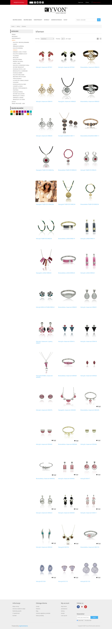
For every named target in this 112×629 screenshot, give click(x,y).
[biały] (25, 114)
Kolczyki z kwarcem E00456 (66, 478)
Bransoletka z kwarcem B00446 (67, 444)
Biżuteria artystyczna (19, 76)
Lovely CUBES (16, 63)
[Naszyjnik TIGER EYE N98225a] (46, 157)
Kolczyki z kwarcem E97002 (66, 67)
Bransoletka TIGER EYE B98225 (67, 170)
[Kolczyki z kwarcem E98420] (46, 122)
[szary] (22, 114)
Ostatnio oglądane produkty (43, 613)
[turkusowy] (31, 112)
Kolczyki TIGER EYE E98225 (88, 170)
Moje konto (64, 606)
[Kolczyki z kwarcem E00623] (46, 500)
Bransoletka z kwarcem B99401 (67, 375)
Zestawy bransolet (18, 67)
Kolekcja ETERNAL (18, 92)
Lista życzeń (64, 615)
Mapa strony (16, 606)
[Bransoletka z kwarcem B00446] (68, 431)
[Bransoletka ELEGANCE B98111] (90, 122)
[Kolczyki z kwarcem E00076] (46, 397)
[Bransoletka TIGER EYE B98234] (90, 191)
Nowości (38, 608)
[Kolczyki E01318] (90, 568)
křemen (15, 50)
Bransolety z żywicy (19, 95)
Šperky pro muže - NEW (18, 103)
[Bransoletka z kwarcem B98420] (90, 88)
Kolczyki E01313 (63, 581)
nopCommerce (23, 626)
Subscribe (80, 620)
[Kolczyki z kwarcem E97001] (46, 54)
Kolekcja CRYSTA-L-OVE (19, 69)
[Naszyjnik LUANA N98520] (46, 260)
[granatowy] (28, 112)
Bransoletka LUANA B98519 (66, 238)
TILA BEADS (16, 55)
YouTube (81, 606)
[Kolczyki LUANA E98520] (90, 260)
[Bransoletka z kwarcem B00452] (46, 465)
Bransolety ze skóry (19, 99)
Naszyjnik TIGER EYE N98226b (45, 204)
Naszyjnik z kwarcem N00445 (67, 410)
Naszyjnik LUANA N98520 (43, 273)
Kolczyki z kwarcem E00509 (66, 513)
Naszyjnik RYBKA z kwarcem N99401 (44, 376)
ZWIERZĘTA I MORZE (18, 97)
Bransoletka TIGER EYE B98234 (90, 204)
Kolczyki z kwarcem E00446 (89, 444)
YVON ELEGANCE (17, 78)
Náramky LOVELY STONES (20, 52)
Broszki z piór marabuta (20, 88)
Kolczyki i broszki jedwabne (21, 42)
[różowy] (25, 112)
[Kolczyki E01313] (68, 568)
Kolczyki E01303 (41, 581)
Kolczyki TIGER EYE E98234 (44, 238)
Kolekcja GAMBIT (17, 73)
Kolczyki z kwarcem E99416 (66, 341)
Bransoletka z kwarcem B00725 (90, 547)
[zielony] (11, 114)
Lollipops (15, 82)
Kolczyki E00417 (85, 478)
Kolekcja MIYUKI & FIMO (19, 84)
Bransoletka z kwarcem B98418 (90, 67)
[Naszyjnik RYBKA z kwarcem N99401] (46, 362)
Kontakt (14, 615)
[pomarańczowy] (14, 112)
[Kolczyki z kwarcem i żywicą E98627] (46, 328)
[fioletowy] (22, 112)
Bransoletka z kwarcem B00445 (90, 410)
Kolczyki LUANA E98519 (88, 238)
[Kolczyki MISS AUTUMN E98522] (46, 294)
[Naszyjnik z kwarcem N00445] (68, 397)
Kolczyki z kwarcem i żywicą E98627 (44, 342)
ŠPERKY (14, 34)
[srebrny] (31, 114)
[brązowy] (17, 114)
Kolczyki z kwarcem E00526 (44, 547)
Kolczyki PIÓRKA (17, 59)
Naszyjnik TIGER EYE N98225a (45, 170)
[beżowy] (14, 114)
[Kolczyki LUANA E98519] (90, 225)
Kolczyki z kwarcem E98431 (89, 307)
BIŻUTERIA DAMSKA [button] (17, 19)
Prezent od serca (18, 61)
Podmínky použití (17, 611)
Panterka (15, 90)
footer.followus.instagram (85, 606)
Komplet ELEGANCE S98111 (66, 136)
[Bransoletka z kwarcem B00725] (90, 534)
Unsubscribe (88, 620)
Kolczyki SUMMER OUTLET (20, 54)
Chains (15, 44)
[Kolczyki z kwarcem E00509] (68, 500)
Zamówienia (64, 608)
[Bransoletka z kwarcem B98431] (68, 294)
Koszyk (62, 613)
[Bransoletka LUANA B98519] (68, 225)
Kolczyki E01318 (85, 581)
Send (94, 617)
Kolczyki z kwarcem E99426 (89, 375)
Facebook (78, 606)
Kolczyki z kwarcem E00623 (44, 513)
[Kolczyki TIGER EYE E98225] (90, 157)
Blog (37, 611)
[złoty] (28, 114)
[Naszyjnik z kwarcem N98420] (68, 88)
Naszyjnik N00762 (63, 547)
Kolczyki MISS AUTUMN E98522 (45, 307)
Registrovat (80, 2)
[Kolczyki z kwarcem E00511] (90, 500)
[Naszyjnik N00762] (68, 534)
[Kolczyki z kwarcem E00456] (68, 465)
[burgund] (20, 112)
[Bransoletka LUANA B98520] (68, 260)
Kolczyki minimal (18, 48)
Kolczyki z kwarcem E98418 (44, 101)
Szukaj (37, 606)
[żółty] (11, 112)
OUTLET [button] (65, 19)
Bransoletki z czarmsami (20, 71)
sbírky (13, 40)
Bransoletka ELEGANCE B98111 (90, 136)
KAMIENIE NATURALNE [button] (56, 19)
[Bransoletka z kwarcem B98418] (90, 54)
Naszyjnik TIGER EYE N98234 (66, 204)
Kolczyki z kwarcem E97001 (44, 67)
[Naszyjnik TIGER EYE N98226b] (46, 191)
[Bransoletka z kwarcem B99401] (68, 362)
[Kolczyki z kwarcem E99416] (68, 328)
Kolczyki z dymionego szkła (21, 65)
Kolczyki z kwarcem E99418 (89, 341)
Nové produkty (16, 38)
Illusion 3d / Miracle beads (20, 80)
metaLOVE (15, 57)
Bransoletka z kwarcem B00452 (45, 478)
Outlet (14, 101)
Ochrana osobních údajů (19, 608)
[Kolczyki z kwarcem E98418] (46, 88)
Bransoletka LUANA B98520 (66, 273)
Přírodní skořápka (18, 46)
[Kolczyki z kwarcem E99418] (90, 328)
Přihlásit (87, 2)
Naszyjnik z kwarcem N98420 (67, 101)
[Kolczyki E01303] (46, 568)
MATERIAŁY (15, 36)
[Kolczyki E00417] (90, 465)
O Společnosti (16, 613)
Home (12, 26)
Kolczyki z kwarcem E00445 (44, 444)
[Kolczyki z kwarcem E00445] (46, 431)
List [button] (100, 38)
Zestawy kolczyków (18, 93)
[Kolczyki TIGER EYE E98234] (46, 225)
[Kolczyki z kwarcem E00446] (90, 431)
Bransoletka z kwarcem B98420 (90, 101)
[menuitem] (17, 20)
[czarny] (20, 114)
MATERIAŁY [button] (46, 19)
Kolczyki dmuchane (18, 74)
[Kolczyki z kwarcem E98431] (90, 294)
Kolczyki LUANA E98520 (88, 273)
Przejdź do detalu (19, 2)
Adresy (63, 611)
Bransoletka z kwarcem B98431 (67, 307)
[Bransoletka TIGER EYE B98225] (68, 157)
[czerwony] (17, 112)
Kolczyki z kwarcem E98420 (44, 136)
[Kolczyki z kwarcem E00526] (46, 534)
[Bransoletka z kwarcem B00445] (90, 397)
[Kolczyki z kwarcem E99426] (90, 362)
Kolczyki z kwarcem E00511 (89, 513)
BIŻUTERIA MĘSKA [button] (28, 19)
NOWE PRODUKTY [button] (38, 19)
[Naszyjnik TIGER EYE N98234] (68, 191)
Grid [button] (98, 38)
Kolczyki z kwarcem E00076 (44, 410)
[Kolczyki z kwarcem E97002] (68, 54)
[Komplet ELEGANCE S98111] (68, 122)
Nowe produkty (40, 615)
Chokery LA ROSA (17, 86)
